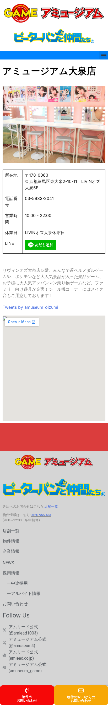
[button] (103, 55)
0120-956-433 (41, 515)
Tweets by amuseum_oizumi (30, 307)
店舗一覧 (51, 506)
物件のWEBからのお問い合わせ (81, 698)
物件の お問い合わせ (27, 698)
